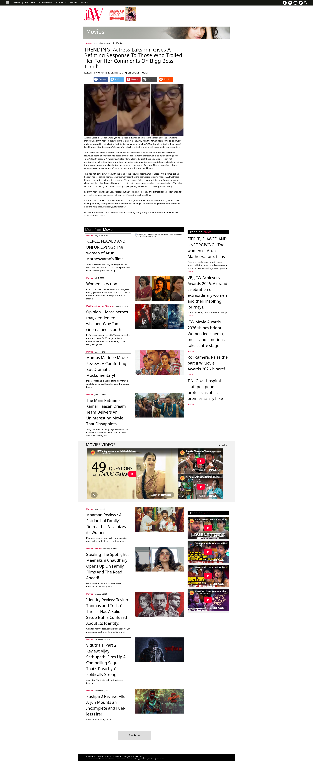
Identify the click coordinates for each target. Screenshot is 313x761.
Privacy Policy (127, 757)
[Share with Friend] (149, 79)
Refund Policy (139, 757)
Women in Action (101, 283)
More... (191, 271)
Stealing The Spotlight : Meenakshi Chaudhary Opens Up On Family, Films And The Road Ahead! (107, 566)
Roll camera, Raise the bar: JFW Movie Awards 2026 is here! (208, 363)
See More (134, 735)
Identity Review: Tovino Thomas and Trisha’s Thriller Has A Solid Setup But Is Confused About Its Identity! (107, 611)
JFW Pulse (61, 2)
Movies (73, 2)
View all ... (223, 445)
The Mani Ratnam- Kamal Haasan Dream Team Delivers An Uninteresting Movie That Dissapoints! (106, 412)
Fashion (16, 2)
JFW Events (30, 2)
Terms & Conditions (104, 757)
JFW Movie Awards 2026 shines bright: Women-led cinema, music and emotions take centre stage (206, 333)
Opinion (110, 306)
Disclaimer (117, 757)
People (84, 2)
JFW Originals (45, 2)
